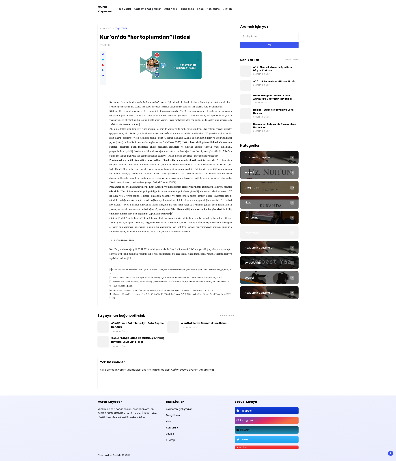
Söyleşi (249, 278)
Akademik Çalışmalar (147, 9)
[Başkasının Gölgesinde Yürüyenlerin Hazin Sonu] (245, 128)
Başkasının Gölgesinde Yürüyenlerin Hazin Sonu (275, 125)
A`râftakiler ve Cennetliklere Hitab (203, 323)
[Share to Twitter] (103, 60)
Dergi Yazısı (171, 9)
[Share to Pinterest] (103, 65)
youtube (242, 447)
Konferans (213, 9)
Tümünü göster (227, 315)
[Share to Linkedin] (103, 70)
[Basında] (269, 172)
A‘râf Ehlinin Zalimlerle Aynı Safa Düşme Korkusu (137, 325)
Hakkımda (187, 9)
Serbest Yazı (253, 262)
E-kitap (227, 9)
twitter (245, 439)
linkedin (244, 430)
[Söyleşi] (269, 277)
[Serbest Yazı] (269, 262)
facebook (246, 411)
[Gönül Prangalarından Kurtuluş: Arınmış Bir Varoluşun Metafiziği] (103, 341)
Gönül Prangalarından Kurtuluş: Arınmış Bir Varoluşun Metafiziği (137, 340)
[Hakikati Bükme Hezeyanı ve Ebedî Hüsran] (245, 113)
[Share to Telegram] (103, 75)
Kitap (200, 9)
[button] (103, 81)
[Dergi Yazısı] (269, 187)
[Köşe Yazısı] (269, 232)
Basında (250, 172)
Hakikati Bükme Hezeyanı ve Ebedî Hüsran (273, 111)
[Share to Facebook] (103, 54)
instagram (246, 420)
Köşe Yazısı (124, 9)
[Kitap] (269, 202)
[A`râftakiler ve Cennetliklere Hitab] (173, 327)
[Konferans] (269, 217)
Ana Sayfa (106, 28)
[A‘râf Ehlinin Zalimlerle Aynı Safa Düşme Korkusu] (103, 327)
